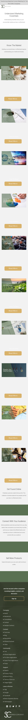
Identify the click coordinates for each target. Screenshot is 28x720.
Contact (6, 622)
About (6, 613)
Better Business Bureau (11, 698)
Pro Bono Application (10, 657)
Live (5, 651)
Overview (7, 632)
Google (6, 692)
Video (6, 644)
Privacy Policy (8, 673)
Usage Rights (8, 682)
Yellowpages (8, 701)
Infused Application (10, 654)
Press (6, 663)
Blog (5, 635)
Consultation (8, 619)
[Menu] (24, 6)
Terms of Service (9, 679)
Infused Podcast (9, 641)
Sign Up (14, 598)
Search (6, 670)
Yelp (5, 689)
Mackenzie (7, 616)
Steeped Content (15, 719)
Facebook (7, 695)
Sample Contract (9, 625)
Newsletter (7, 638)
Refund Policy (8, 676)
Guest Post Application (11, 660)
